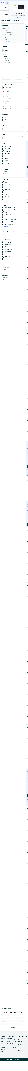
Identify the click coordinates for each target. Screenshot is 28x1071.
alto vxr (20, 1024)
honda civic (5, 1015)
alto (21, 1012)
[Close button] (27, 2)
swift (7, 1021)
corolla (16, 1015)
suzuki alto (13, 1024)
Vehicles (7, 18)
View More (13, 1027)
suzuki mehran (5, 1024)
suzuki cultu (22, 1018)
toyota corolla (14, 1021)
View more (7, 41)
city (3, 1021)
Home (2, 18)
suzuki (3, 1018)
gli (8, 1018)
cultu (11, 1012)
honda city (4, 1012)
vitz (21, 1015)
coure (21, 1021)
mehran (16, 1012)
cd (16, 1018)
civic (11, 1015)
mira (12, 1018)
